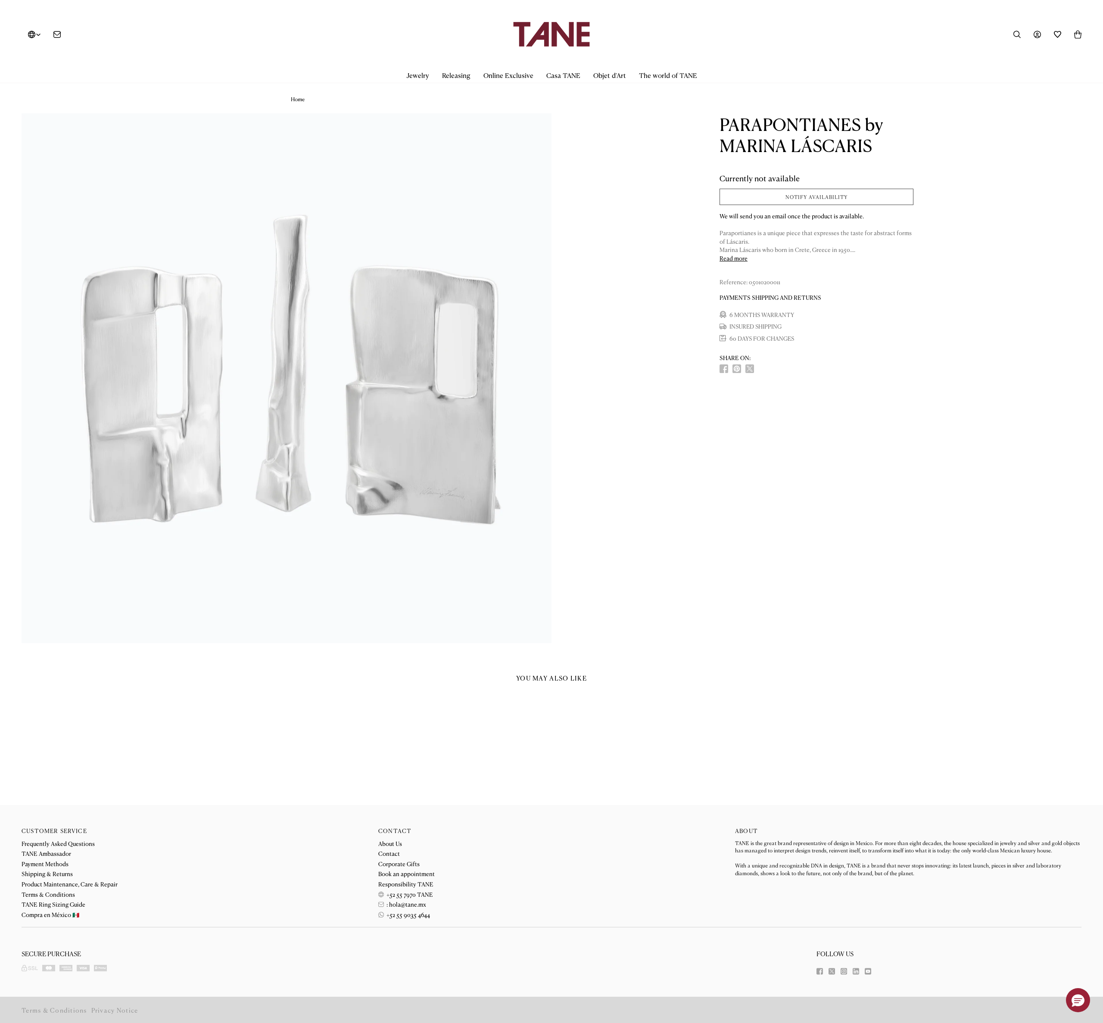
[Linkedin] (856, 971)
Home (298, 99)
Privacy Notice (114, 1009)
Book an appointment (406, 873)
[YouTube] (868, 971)
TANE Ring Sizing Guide (53, 904)
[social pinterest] (736, 368)
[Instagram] (844, 971)
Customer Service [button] (54, 831)
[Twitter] (832, 971)
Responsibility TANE (405, 884)
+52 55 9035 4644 (407, 914)
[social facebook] (724, 368)
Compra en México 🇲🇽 (50, 914)
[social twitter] (749, 368)
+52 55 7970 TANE (409, 894)
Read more (734, 258)
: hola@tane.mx (405, 904)
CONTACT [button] (394, 831)
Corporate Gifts (399, 863)
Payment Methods (45, 863)
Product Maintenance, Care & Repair (70, 884)
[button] (418, 75)
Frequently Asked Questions (58, 843)
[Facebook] (819, 971)
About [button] (746, 831)
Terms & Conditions (48, 894)
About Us (390, 843)
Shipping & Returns (47, 873)
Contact (389, 853)
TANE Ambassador (46, 853)
